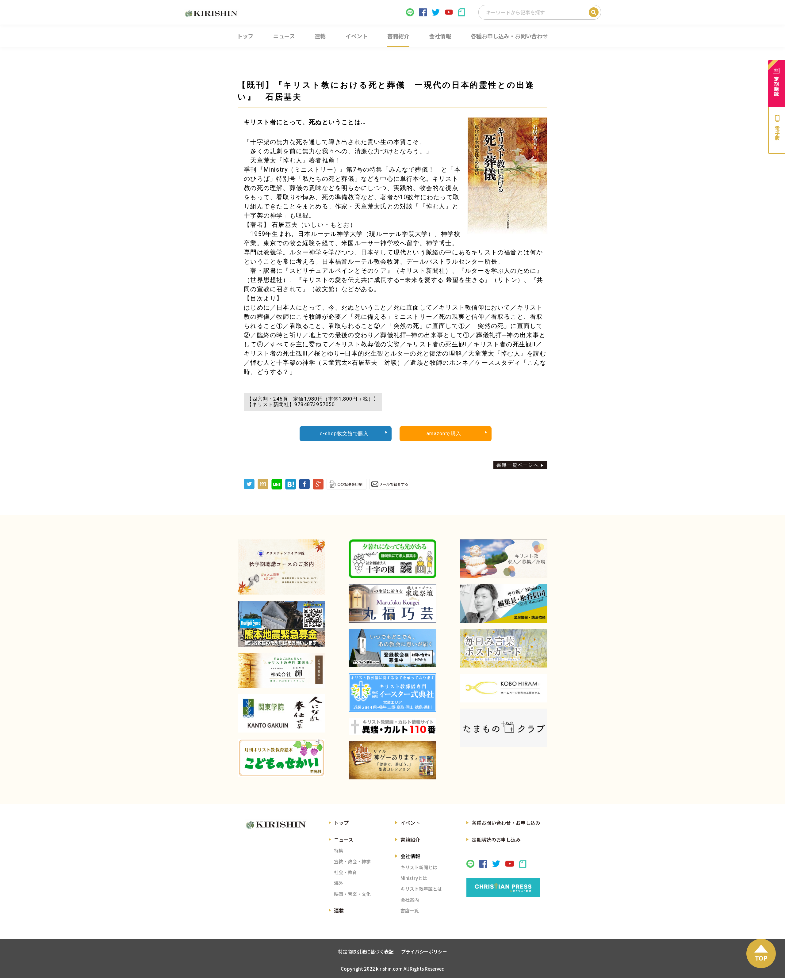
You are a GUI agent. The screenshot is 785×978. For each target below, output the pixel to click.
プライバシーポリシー (424, 951)
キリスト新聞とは (418, 867)
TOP (761, 957)
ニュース (343, 839)
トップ (341, 822)
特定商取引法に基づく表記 (365, 951)
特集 (338, 850)
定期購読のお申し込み (496, 839)
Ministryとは (413, 878)
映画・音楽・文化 (352, 894)
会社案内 (409, 899)
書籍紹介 (410, 839)
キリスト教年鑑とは (421, 888)
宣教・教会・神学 (352, 861)
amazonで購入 (444, 433)
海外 (338, 883)
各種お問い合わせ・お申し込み (506, 822)
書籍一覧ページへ (517, 465)
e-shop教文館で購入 (344, 433)
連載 (339, 910)
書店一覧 (409, 910)
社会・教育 (345, 872)
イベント (410, 822)
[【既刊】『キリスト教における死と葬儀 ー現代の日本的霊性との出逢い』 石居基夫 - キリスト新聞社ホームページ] (290, 488)
